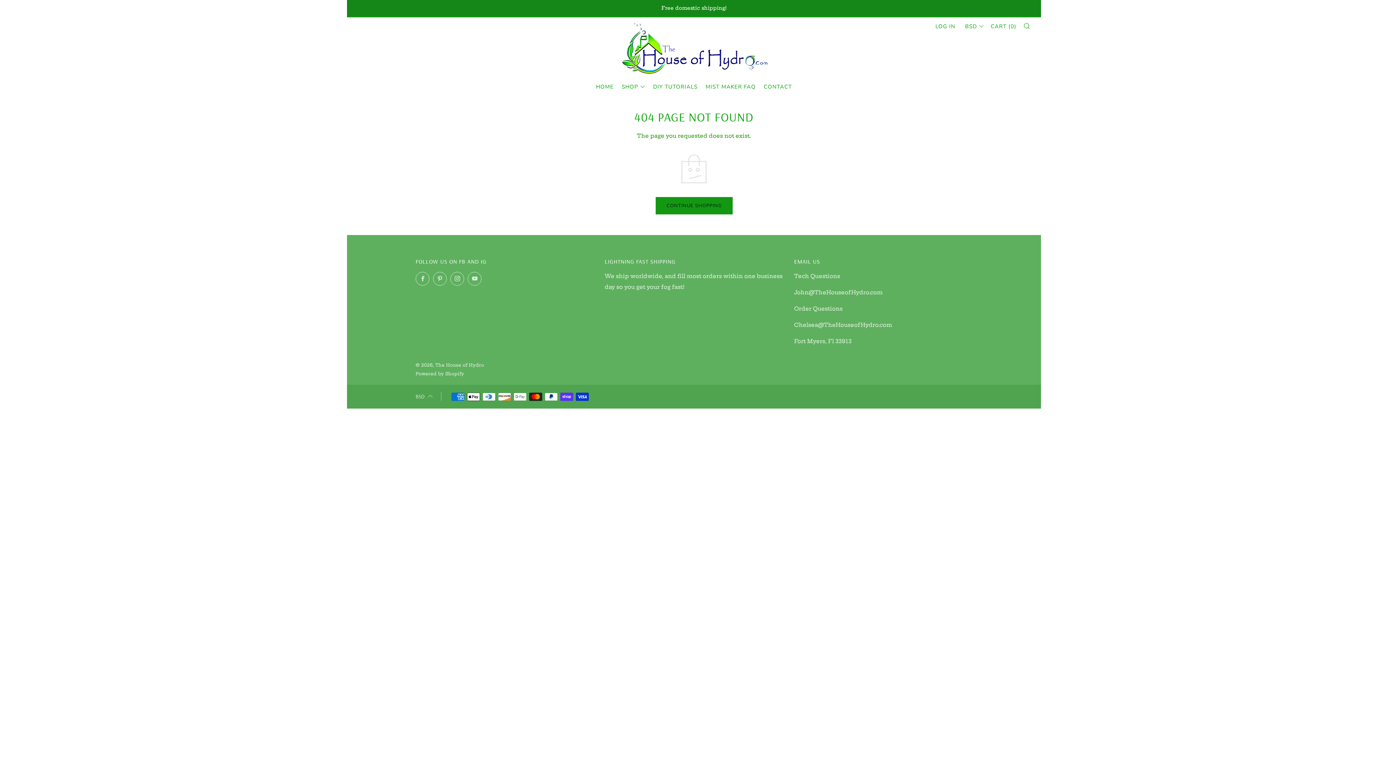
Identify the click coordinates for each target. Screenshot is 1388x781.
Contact (778, 86)
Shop (630, 86)
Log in (945, 26)
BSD (971, 26)
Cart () (1003, 26)
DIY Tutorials (675, 86)
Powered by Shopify (440, 373)
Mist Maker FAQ (731, 86)
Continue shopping (694, 205)
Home (605, 86)
